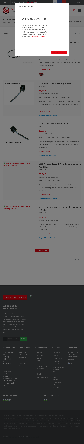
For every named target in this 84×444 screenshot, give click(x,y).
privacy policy (35, 36)
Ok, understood (59, 52)
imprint (43, 36)
